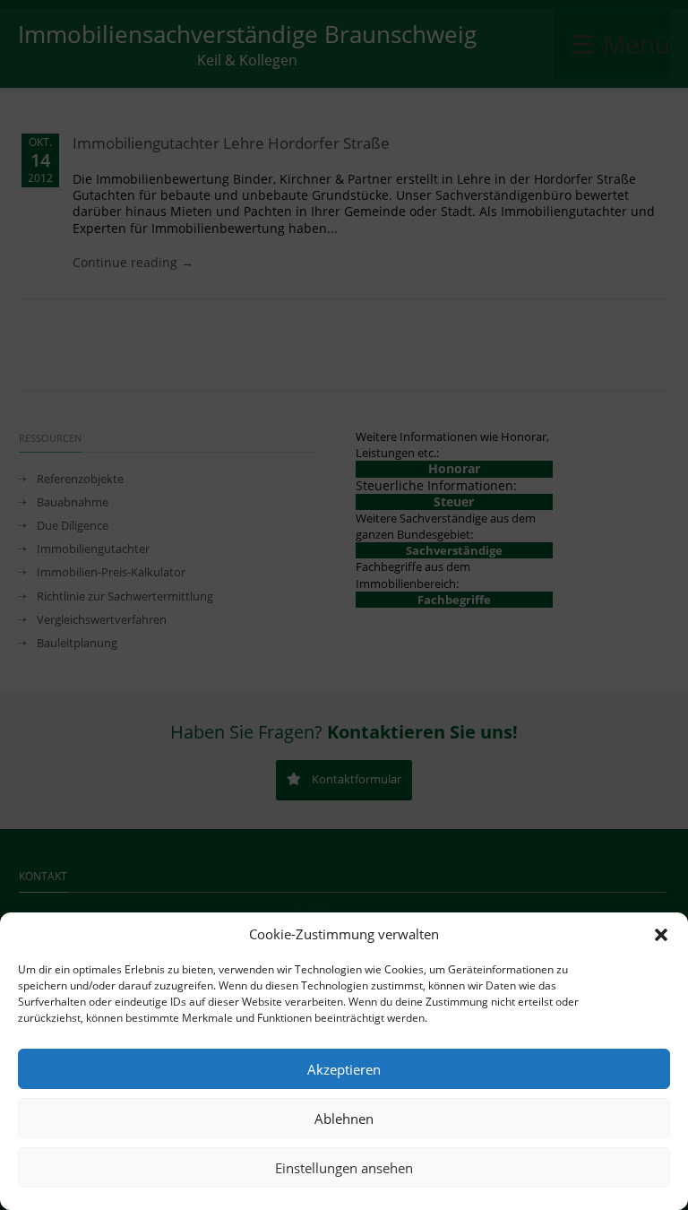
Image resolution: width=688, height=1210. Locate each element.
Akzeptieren (344, 1069)
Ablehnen (344, 1119)
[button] (661, 935)
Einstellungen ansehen (344, 1168)
